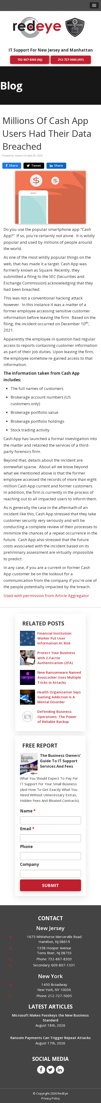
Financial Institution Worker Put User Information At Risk (54, 638)
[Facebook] (41, 1069)
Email (27, 828)
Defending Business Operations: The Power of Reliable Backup (57, 716)
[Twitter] (50, 1069)
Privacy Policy (50, 1098)
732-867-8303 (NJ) (29, 59)
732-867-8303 (60, 959)
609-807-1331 (63, 965)
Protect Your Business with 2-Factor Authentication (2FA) (56, 657)
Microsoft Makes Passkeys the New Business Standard (50, 1017)
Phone (26, 846)
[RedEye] (37, 27)
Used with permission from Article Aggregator (46, 595)
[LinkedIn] (60, 1069)
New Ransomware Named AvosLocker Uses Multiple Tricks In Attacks (59, 677)
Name (27, 811)
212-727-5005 (60, 995)
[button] (94, 5)
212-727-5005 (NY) (71, 59)
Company (29, 864)
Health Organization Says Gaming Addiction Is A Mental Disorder (59, 697)
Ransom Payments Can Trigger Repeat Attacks (50, 1037)
